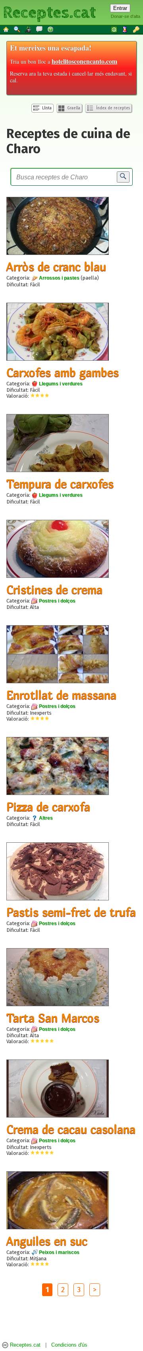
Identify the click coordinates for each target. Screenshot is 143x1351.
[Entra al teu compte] (114, 29)
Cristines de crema (54, 589)
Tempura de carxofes (60, 483)
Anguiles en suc (46, 1241)
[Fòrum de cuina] (39, 29)
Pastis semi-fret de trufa (71, 912)
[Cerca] (123, 177)
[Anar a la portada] (6, 29)
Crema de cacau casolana (70, 1129)
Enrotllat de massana (61, 695)
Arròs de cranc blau (56, 266)
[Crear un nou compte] (125, 29)
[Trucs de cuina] (28, 29)
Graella (73, 108)
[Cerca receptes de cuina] (17, 29)
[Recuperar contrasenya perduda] (136, 29)
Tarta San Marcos (52, 1017)
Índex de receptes (112, 108)
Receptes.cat (49, 11)
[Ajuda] (50, 29)
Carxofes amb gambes (62, 372)
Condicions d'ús (69, 1345)
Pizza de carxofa (48, 806)
